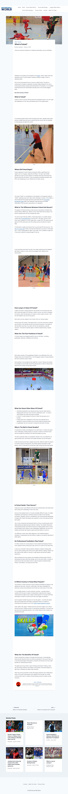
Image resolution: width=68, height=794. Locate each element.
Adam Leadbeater (19, 47)
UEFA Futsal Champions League (42, 603)
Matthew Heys (50, 765)
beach (38, 75)
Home (19, 7)
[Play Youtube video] (34, 379)
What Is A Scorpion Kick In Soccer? (46, 708)
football (10, 741)
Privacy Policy (38, 10)
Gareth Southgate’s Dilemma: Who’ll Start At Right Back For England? (52, 736)
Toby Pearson (31, 726)
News (23, 7)
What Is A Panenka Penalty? (20, 708)
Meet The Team (53, 10)
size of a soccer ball (20, 228)
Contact (45, 10)
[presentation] (14, 726)
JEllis (49, 739)
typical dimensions (25, 218)
